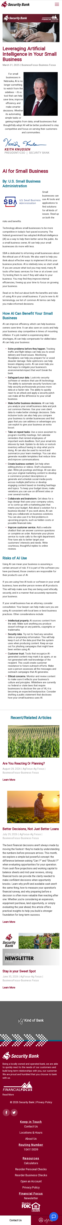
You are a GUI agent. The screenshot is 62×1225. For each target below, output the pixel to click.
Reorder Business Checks (31, 1175)
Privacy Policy (44, 1102)
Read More (8, 1094)
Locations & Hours (31, 1132)
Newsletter (31, 1198)
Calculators (31, 1163)
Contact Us (31, 1126)
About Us (31, 1138)
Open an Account (31, 1181)
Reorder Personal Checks (31, 1169)
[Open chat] (53, 1216)
